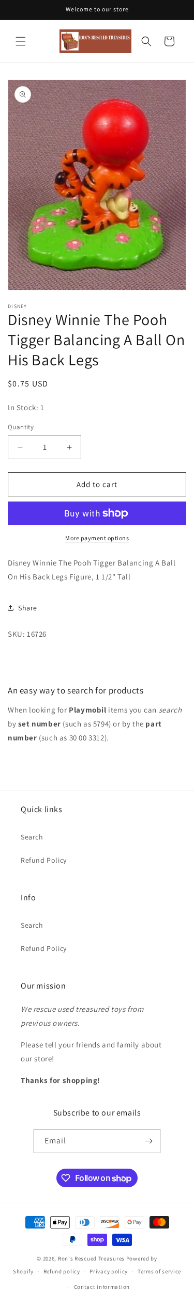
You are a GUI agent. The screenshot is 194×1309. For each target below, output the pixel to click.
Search (32, 837)
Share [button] (27, 607)
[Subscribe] (148, 1141)
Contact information (102, 1286)
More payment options (97, 538)
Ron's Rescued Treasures (91, 1258)
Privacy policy (108, 1271)
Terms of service (159, 1271)
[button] (20, 41)
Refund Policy (44, 860)
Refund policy (61, 1271)
